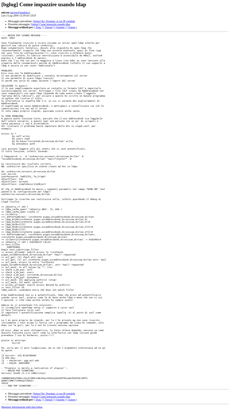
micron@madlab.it (20, 12)
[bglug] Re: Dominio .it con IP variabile (54, 21)
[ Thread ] (48, 27)
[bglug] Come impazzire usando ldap (50, 24)
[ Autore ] (72, 27)
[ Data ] (38, 27)
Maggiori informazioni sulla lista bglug (21, 407)
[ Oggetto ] (60, 27)
